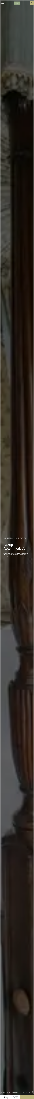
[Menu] (2, 3)
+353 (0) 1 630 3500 (11, 1092)
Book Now (27, 1096)
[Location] (32, 3)
